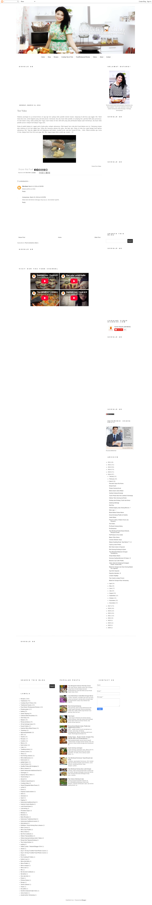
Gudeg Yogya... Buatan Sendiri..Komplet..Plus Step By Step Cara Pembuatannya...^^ (81, 737)
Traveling (23, 730)
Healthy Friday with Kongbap (29, 766)
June (110, 588)
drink (22, 793)
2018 (109, 608)
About (101, 57)
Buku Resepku (25, 817)
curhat (22, 787)
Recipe (23, 882)
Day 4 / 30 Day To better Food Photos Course (33, 850)
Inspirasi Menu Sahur (27, 774)
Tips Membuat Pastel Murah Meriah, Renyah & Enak (119, 531)
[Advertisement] (59, 85)
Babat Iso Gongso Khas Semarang (119, 580)
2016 (109, 474)
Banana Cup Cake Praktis (116, 560)
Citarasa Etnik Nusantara (28, 715)
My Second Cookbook (27, 872)
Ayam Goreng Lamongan (75, 748)
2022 (109, 618)
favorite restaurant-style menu (29, 891)
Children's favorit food (27, 781)
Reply (24, 191)
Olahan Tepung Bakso (27, 836)
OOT (22, 734)
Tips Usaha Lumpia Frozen (116, 578)
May (110, 586)
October (111, 598)
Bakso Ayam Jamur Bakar (116, 490)
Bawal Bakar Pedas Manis (116, 512)
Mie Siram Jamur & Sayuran (117, 547)
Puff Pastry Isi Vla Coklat (116, 535)
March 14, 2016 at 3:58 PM (35, 186)
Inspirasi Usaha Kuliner (27, 791)
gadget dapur (24, 762)
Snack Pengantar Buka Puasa (29, 785)
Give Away (24, 717)
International (24, 823)
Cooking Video (25, 783)
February (112, 479)
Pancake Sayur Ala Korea (116, 483)
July (110, 591)
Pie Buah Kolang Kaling (116, 526)
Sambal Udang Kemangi (116, 493)
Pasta (22, 878)
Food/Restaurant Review (83, 57)
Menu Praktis (24, 863)
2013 (109, 467)
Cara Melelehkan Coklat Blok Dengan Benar (80, 696)
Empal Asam (112, 486)
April (110, 583)
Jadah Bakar (112, 517)
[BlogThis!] (42, 173)
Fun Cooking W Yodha (27, 857)
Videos (95, 57)
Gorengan (23, 772)
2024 (109, 623)
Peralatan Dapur (25, 810)
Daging (23, 800)
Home (43, 57)
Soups (22, 886)
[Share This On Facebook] (35, 170)
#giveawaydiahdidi (26, 732)
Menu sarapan (25, 865)
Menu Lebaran (25, 768)
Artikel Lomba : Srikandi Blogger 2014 (31, 846)
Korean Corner (25, 751)
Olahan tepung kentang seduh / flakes (31, 838)
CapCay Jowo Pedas (115, 544)
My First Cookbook (26, 834)
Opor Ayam (71, 716)
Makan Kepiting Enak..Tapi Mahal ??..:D (120, 542)
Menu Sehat (24, 831)
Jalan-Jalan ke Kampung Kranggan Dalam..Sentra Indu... (119, 563)
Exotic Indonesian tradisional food (30, 770)
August (111, 593)
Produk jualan (25, 709)
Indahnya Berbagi (114, 503)
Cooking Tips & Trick (67, 57)
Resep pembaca (25, 722)
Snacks (23, 736)
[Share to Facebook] (47, 173)
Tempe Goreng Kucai (115, 488)
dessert (23, 779)
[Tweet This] (38, 170)
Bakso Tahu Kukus (114, 537)
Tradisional (24, 701)
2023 (109, 620)
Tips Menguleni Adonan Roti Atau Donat (79, 686)
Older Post (97, 237)
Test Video (112, 523)
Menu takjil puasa (26, 758)
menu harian (24, 893)
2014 (109, 469)
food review (24, 745)
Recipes (56, 57)
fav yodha (23, 888)
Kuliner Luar (24, 859)
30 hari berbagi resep (27, 724)
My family (23, 874)
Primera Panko (25, 880)
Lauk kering (24, 808)
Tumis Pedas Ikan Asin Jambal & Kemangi (121, 495)
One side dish (24, 876)
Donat (22, 855)
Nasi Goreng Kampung (74, 706)
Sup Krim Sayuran (114, 571)
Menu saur (24, 867)
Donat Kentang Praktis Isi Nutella (118, 515)
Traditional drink (25, 749)
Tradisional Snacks (26, 705)
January (111, 476)
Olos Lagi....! (112, 510)
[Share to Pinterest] (49, 173)
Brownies (23, 815)
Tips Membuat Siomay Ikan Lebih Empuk (79, 769)
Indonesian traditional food (28, 802)
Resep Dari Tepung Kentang (29, 840)
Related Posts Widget (96, 166)
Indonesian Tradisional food (28, 819)
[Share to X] (45, 173)
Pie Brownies (113, 528)
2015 (109, 472)
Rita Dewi (25, 186)
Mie (22, 870)
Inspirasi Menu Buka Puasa (28, 728)
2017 (109, 606)
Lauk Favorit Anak (26, 806)
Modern (23, 720)
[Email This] (40, 173)
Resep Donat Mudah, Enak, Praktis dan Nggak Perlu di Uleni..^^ (79, 726)
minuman (23, 796)
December (112, 603)
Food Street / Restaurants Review (30, 707)
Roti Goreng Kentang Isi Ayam (117, 549)
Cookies (23, 741)
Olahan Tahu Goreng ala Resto (118, 498)
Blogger (84, 900)
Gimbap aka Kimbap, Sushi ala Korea (119, 500)
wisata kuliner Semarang (28, 895)
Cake (22, 747)
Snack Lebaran (25, 884)
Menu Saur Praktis (26, 829)
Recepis (23, 739)
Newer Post (22, 237)
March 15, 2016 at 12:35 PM (38, 197)
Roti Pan (111, 505)
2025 (109, 625)
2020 (109, 613)
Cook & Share (25, 764)
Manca (23, 743)
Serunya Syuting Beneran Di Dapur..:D (120, 558)
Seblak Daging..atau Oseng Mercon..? (119, 507)
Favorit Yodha (24, 726)
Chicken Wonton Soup (115, 539)
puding (23, 844)
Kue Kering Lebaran (26, 755)
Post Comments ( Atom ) (31, 243)
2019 (109, 611)
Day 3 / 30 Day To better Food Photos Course (33, 853)
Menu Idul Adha (25, 861)
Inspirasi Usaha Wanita (27, 804)
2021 (109, 615)
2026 (109, 627)
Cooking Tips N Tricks (27, 703)
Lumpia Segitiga (113, 575)
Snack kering (24, 777)
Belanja (23, 812)
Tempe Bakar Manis (114, 556)
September (112, 595)
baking (23, 711)
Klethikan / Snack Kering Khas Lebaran (32, 825)
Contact (108, 57)
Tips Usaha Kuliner (26, 842)
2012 (109, 464)
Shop (49, 57)
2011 (109, 462)
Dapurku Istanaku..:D (115, 573)
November (112, 600)
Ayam (22, 798)
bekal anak (24, 760)
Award (22, 848)
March (111, 481)
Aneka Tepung (25, 713)
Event (22, 789)
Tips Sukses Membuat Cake (76, 779)
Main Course (24, 827)
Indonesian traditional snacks (29, 821)
